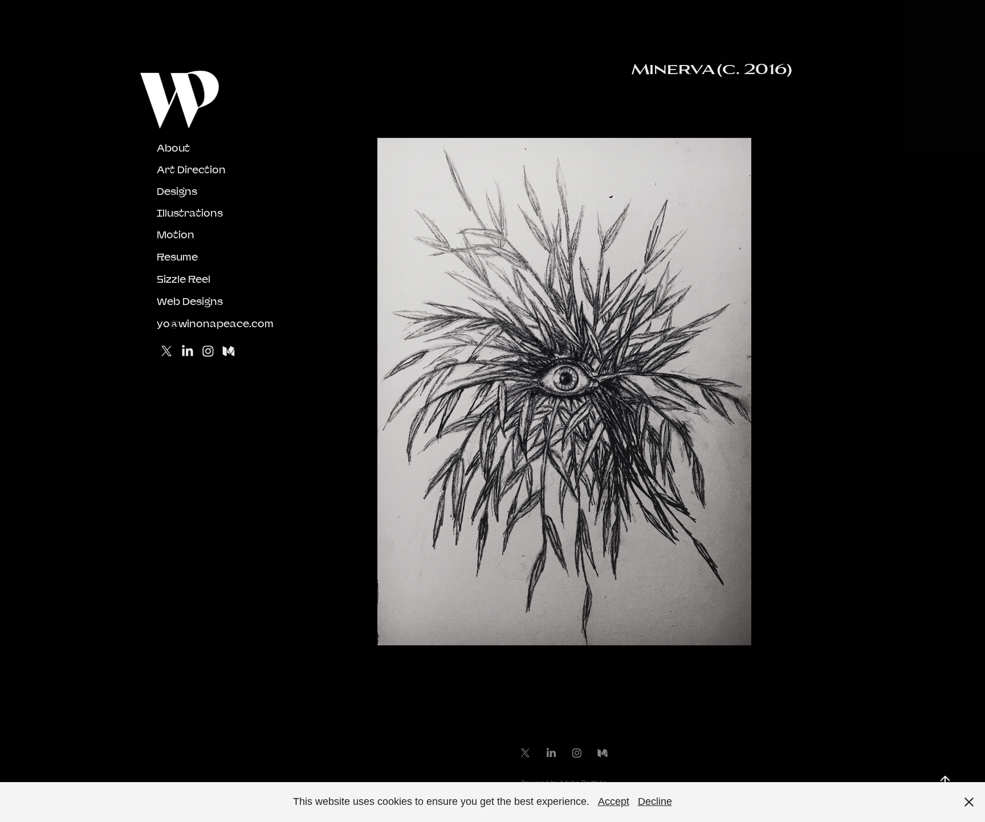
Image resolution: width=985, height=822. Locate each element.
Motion (175, 235)
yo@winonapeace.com (215, 323)
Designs (177, 191)
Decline (655, 801)
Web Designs (190, 301)
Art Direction (191, 170)
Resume (177, 257)
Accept (613, 801)
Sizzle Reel (183, 279)
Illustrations (190, 213)
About (173, 148)
